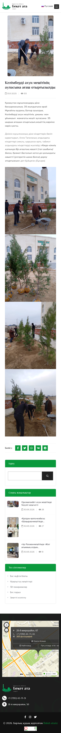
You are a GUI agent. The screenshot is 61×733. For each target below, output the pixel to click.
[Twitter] (24, 448)
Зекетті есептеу (18, 597)
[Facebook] (18, 448)
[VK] (38, 448)
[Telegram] (45, 448)
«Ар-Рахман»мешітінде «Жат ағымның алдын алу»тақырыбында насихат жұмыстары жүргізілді (35, 546)
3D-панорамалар (18, 587)
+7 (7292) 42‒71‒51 (17, 698)
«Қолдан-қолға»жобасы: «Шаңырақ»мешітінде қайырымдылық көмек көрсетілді (33, 520)
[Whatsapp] (31, 448)
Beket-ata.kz (50, 723)
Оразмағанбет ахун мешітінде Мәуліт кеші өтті (36, 503)
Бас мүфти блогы (19, 576)
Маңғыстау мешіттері (21, 581)
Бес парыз (15, 592)
